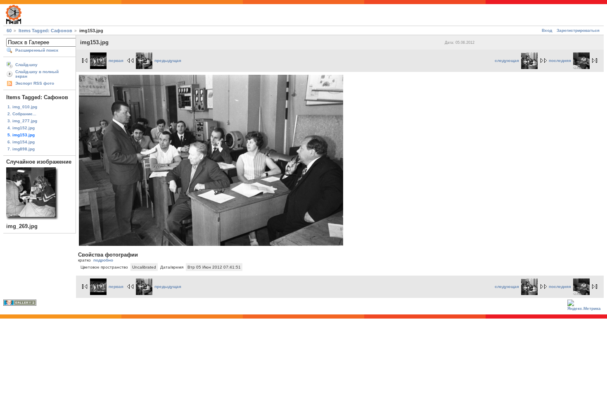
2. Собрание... (21, 114)
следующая (507, 60)
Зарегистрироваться (578, 30)
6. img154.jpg (21, 142)
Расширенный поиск (36, 50)
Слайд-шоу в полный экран (37, 74)
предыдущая (167, 60)
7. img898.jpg (21, 149)
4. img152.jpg (21, 128)
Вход (547, 30)
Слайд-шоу (26, 64)
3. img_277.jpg (22, 121)
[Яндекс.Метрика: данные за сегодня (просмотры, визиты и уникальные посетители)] (585, 306)
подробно (103, 260)
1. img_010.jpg (22, 107)
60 (9, 30)
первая (116, 60)
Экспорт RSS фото (34, 83)
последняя (560, 60)
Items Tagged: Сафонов (45, 30)
